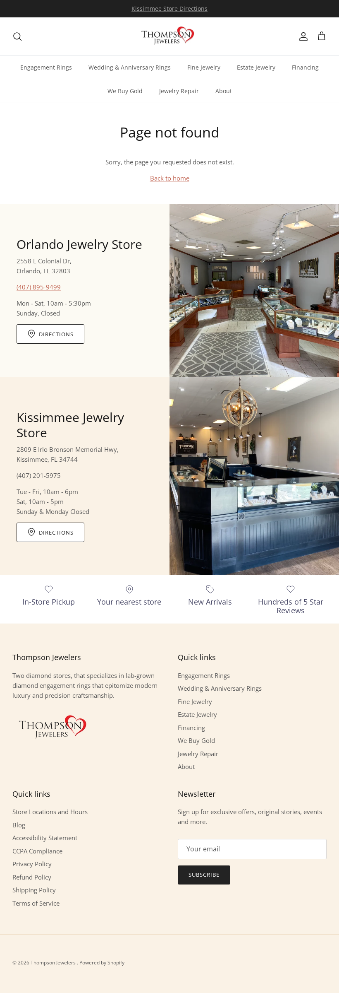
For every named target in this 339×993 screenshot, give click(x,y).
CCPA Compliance (37, 851)
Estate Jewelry (256, 67)
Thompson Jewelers (54, 962)
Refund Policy (31, 877)
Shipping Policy (34, 890)
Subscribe (204, 874)
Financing (305, 67)
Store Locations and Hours (50, 811)
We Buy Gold (125, 91)
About (223, 91)
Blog (18, 825)
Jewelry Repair (179, 91)
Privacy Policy (32, 864)
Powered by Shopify (101, 962)
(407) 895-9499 (39, 287)
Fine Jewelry (203, 67)
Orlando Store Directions (169, 10)
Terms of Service (36, 903)
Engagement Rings (46, 67)
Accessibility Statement (44, 838)
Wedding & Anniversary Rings (129, 67)
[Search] (17, 36)
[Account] (301, 36)
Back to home (169, 178)
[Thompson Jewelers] (169, 36)
